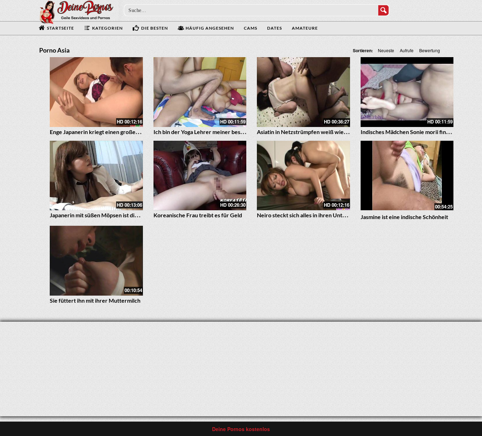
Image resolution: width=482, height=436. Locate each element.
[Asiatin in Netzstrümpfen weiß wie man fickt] (303, 92)
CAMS (250, 28)
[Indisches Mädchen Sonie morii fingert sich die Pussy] (407, 92)
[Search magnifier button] (383, 10)
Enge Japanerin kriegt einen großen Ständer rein (110, 131)
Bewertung (429, 50)
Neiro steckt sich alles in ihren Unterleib (307, 215)
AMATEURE (305, 28)
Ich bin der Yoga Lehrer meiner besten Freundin (213, 131)
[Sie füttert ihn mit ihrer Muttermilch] (96, 261)
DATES (274, 28)
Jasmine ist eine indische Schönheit (404, 216)
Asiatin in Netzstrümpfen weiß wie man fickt (312, 131)
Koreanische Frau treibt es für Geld (197, 215)
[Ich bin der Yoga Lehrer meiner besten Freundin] (200, 92)
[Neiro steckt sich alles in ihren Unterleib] (303, 176)
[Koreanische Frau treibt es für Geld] (200, 176)
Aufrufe (407, 50)
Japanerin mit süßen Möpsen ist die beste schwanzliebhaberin (127, 215)
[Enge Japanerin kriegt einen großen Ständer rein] (96, 92)
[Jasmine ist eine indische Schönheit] (407, 175)
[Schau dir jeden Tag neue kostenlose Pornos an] (76, 11)
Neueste (386, 50)
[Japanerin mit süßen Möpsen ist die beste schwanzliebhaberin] (96, 176)
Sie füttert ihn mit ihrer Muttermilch (95, 300)
